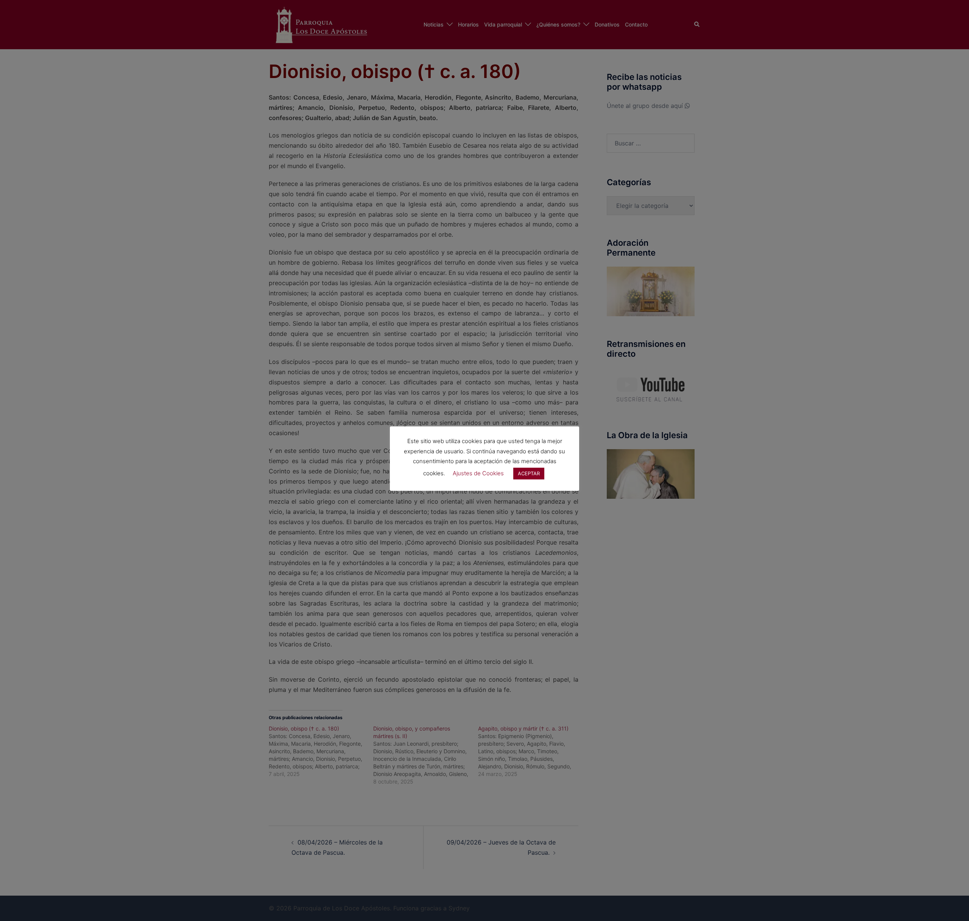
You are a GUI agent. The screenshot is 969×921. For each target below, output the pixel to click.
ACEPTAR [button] (529, 473)
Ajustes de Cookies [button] (478, 473)
